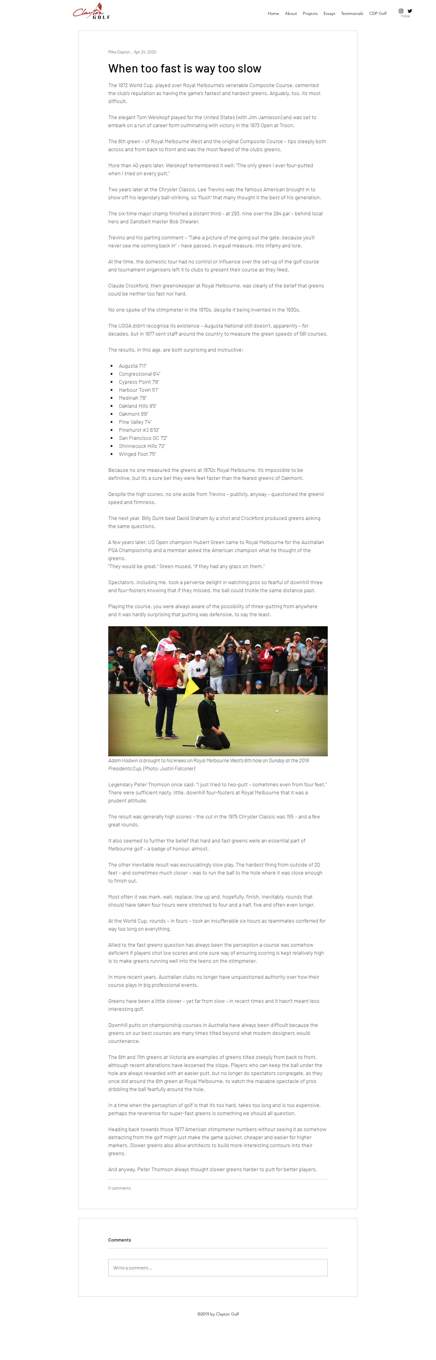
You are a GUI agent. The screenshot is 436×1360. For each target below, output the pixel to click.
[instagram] (401, 11)
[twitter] (410, 11)
